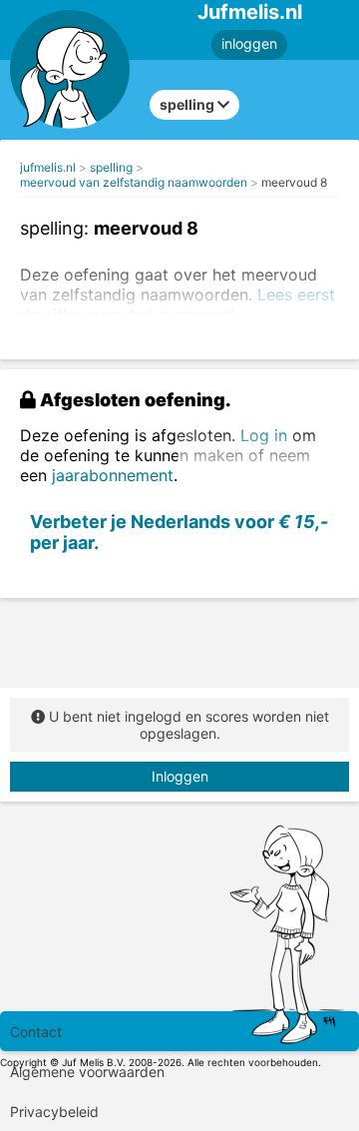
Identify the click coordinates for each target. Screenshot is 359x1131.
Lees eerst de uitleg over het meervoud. (177, 304)
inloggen (249, 43)
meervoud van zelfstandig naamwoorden (133, 182)
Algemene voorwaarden (87, 1071)
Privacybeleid (54, 1111)
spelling (111, 167)
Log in (263, 435)
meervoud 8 (294, 182)
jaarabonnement (113, 475)
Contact (36, 1031)
